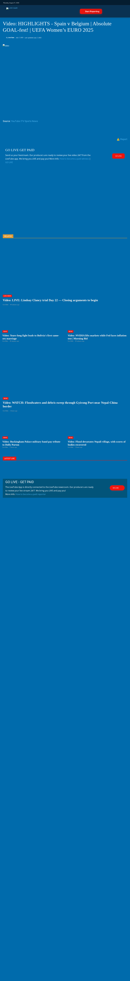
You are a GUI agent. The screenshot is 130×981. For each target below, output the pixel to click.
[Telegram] (90, 2)
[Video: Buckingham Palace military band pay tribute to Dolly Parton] (32, 432)
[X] (11, 130)
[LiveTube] (12, 11)
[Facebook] (73, 2)
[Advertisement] (65, 203)
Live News (7, 296)
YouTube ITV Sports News (24, 121)
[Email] (34, 130)
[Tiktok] (68, 2)
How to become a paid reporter (31, 494)
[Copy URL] (52, 130)
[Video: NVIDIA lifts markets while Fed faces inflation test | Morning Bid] (97, 326)
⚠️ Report (122, 139)
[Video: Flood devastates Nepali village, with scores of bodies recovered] (97, 432)
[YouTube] (81, 2)
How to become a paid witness (74, 158)
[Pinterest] (17, 130)
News (5, 331)
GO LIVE (9, 162)
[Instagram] (64, 2)
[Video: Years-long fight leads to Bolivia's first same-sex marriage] (32, 326)
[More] (58, 130)
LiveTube (11, 37)
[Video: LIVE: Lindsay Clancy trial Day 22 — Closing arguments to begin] (65, 276)
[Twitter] (77, 2)
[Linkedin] (85, 2)
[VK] (94, 2)
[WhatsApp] (22, 130)
